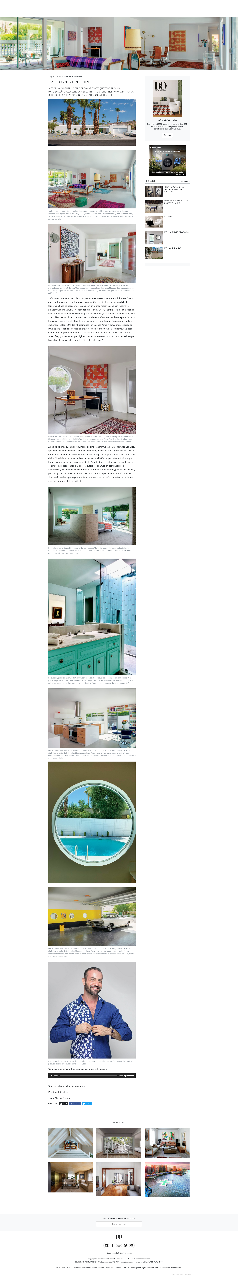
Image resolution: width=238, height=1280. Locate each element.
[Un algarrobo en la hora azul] (118, 1143)
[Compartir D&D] (119, 1245)
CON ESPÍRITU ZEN (172, 248)
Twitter (88, 1104)
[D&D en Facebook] (112, 1245)
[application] (92, 1075)
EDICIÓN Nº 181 (75, 77)
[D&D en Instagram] (106, 1245)
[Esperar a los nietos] (70, 1177)
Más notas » (185, 181)
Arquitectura (54, 77)
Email (64, 1104)
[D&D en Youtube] (132, 1245)
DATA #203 (169, 217)
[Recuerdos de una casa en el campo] (70, 1143)
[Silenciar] (125, 1076)
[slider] (130, 1075)
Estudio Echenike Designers (70, 1086)
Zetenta (189, 1274)
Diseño (65, 77)
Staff (122, 1253)
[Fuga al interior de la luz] (167, 1143)
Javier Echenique (73, 1069)
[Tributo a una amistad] (118, 1179)
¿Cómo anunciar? (112, 1253)
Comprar (167, 135)
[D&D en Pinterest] (125, 1245)
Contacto (128, 1253)
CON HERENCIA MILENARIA (176, 232)
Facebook (76, 1104)
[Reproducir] (51, 1076)
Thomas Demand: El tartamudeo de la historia (174, 189)
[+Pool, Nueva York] (167, 1179)
